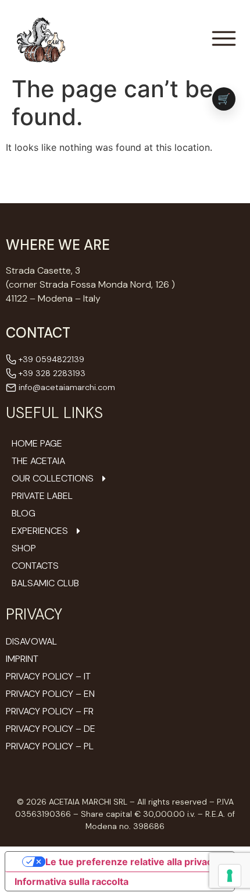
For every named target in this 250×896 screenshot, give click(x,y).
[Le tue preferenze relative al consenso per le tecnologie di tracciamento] (230, 876)
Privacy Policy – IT (48, 676)
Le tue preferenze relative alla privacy (131, 861)
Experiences (40, 531)
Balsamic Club (45, 583)
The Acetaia (38, 461)
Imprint (22, 659)
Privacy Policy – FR (50, 711)
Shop (24, 548)
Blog (23, 513)
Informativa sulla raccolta (71, 881)
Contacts (35, 566)
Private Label (42, 496)
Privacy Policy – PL (50, 746)
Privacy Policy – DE (50, 729)
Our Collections (53, 478)
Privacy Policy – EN (50, 694)
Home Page (37, 443)
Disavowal (31, 641)
